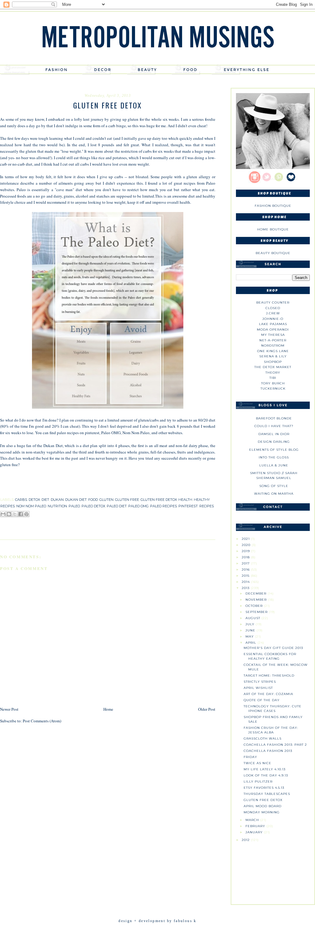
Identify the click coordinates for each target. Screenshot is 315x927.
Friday (250, 757)
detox (34, 499)
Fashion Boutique (273, 206)
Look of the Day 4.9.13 (266, 775)
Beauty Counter (272, 302)
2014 (246, 582)
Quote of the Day (262, 700)
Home (108, 709)
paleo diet (117, 506)
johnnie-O (272, 319)
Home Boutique (273, 229)
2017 (246, 563)
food (93, 499)
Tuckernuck (273, 389)
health (185, 499)
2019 (246, 551)
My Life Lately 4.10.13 (264, 769)
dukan (57, 499)
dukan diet (76, 499)
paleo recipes (163, 506)
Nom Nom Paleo (136, 432)
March (252, 820)
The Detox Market (272, 367)
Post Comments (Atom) (42, 721)
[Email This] (3, 514)
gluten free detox (159, 499)
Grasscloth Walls (262, 738)
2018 (246, 557)
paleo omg (138, 506)
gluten (106, 499)
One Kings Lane (273, 351)
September (257, 612)
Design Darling (274, 442)
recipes (206, 506)
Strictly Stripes (260, 682)
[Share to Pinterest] (26, 514)
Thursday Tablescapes (267, 794)
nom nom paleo (31, 506)
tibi (272, 378)
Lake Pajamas (273, 324)
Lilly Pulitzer (258, 782)
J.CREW (273, 313)
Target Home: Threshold (269, 676)
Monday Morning (262, 812)
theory (272, 373)
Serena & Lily (273, 356)
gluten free (127, 499)
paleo (74, 506)
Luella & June (273, 465)
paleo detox (93, 506)
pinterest (188, 506)
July (250, 624)
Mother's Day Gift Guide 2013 (273, 648)
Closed (272, 308)
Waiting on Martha (273, 494)
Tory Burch (273, 383)
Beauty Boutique (273, 253)
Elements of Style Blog (274, 450)
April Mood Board (262, 806)
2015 (246, 576)
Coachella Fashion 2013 (268, 751)
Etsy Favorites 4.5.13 (264, 788)
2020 (247, 545)
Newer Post (9, 709)
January (254, 832)
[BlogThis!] (9, 514)
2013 (246, 588)
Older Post (206, 709)
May (250, 636)
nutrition (57, 506)
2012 (246, 840)
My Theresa (273, 335)
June (251, 630)
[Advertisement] (273, 871)
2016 (246, 570)
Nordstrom (273, 346)
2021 (246, 539)
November (256, 600)
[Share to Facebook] (21, 514)
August (253, 618)
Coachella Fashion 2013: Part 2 (275, 745)
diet (45, 499)
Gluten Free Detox (263, 800)
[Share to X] (15, 514)
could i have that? (273, 426)
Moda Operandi (273, 330)
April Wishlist (258, 688)
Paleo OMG (111, 432)
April (251, 643)
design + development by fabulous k (157, 921)
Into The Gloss (274, 457)
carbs (21, 499)
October (254, 606)
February (255, 826)
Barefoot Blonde (274, 418)
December (256, 593)
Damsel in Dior (273, 434)
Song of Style (273, 486)
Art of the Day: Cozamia (268, 694)
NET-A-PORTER (272, 340)
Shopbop (273, 362)
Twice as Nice (257, 763)
